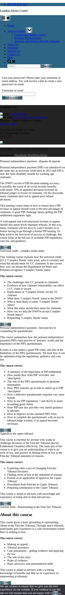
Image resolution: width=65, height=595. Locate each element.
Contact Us (13, 54)
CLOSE (5, 247)
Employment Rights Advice (30, 34)
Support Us (13, 50)
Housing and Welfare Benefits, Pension (36, 41)
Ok (55, 593)
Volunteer (12, 47)
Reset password (12, 97)
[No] (59, 593)
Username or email (12, 90)
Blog (10, 57)
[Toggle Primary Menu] (6, 18)
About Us (12, 44)
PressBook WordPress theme (30, 155)
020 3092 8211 (19, 114)
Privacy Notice (8, 123)
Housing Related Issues (27, 37)
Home (10, 25)
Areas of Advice (16, 31)
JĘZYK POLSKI (17, 4)
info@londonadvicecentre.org (31, 117)
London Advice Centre (14, 10)
